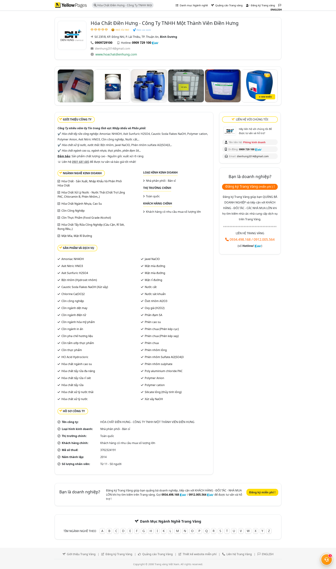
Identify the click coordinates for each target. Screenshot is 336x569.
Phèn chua (152, 343)
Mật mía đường (155, 266)
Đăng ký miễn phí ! (262, 492)
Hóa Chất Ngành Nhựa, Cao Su (81, 204)
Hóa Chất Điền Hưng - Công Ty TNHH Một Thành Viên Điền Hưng (123, 5)
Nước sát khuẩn (155, 294)
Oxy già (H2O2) (154, 308)
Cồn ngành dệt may (74, 308)
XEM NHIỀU (266, 96)
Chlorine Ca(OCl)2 (73, 294)
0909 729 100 (141, 42)
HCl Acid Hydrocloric (74, 357)
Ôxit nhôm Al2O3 (156, 301)
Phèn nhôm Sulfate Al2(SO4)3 (164, 357)
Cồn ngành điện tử (73, 315)
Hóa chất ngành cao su (76, 364)
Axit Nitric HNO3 (72, 266)
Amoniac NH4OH (72, 259)
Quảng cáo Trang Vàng (157, 554)
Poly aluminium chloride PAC (164, 371)
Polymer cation (155, 385)
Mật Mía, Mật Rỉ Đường (76, 236)
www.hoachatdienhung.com (116, 54)
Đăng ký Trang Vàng (119, 554)
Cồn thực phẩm (71, 350)
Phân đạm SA (153, 315)
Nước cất (151, 287)
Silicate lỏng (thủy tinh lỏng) (163, 392)
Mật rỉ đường (153, 280)
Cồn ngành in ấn (72, 329)
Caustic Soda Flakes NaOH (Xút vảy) (84, 287)
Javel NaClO (152, 259)
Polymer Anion (154, 378)
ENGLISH (268, 554)
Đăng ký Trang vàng (262, 5)
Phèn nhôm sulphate (158, 364)
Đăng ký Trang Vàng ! (250, 186)
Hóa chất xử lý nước (74, 399)
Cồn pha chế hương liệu (77, 336)
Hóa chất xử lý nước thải (77, 392)
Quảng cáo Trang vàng (229, 5)
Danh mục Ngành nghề (193, 5)
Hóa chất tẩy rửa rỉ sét (76, 378)
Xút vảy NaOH (154, 399)
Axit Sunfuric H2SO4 (74, 273)
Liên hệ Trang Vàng (239, 554)
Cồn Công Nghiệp (73, 211)
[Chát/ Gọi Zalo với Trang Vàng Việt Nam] (258, 246)
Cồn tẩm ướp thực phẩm (77, 343)
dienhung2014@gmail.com (112, 48)
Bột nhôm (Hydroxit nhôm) (79, 280)
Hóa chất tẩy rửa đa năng (78, 371)
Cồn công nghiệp (72, 301)
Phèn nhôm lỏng (156, 350)
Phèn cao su (153, 322)
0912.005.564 (264, 239)
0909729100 (103, 42)
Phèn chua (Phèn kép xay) (162, 336)
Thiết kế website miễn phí (199, 554)
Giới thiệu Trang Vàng (81, 554)
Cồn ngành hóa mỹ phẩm (78, 322)
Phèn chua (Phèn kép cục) (162, 329)
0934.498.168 (240, 239)
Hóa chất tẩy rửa (72, 385)
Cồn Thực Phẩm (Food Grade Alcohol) (86, 218)
